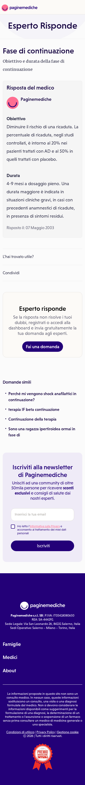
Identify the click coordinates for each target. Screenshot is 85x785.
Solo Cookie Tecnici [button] (14, 777)
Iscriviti (43, 545)
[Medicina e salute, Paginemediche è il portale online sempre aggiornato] (18, 8)
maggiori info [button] (65, 761)
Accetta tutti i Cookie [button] (71, 777)
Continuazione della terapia (32, 419)
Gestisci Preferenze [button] (42, 777)
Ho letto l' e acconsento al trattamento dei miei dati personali (41, 530)
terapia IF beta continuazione (33, 409)
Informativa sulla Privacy (45, 526)
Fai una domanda (42, 346)
